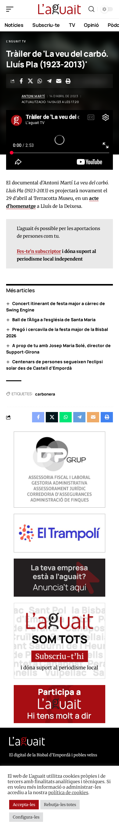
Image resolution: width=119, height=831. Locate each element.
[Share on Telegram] (49, 81)
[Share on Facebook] (21, 81)
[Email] (59, 81)
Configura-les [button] (26, 817)
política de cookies (68, 792)
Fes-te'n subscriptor (39, 251)
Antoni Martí (33, 96)
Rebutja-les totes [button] (60, 804)
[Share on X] (30, 81)
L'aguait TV (16, 41)
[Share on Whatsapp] (40, 81)
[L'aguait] (59, 9)
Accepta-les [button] (24, 804)
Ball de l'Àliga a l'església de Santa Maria (54, 319)
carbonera (45, 394)
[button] (11, 9)
